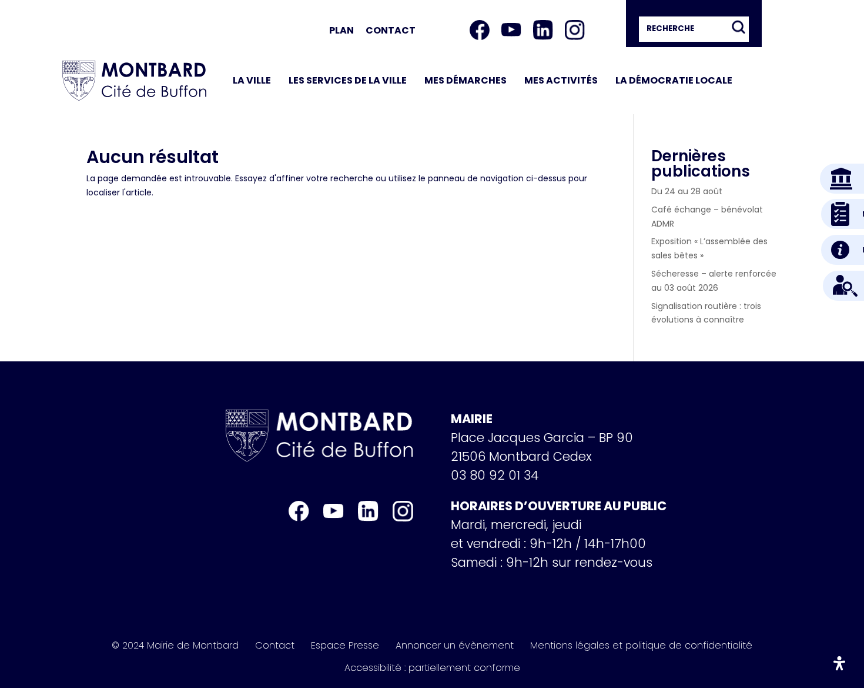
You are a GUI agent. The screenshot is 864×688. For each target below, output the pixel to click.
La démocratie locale (673, 80)
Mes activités (561, 80)
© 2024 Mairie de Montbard (175, 646)
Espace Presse (345, 646)
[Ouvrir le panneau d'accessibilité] (839, 663)
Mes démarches (465, 80)
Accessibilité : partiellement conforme (432, 668)
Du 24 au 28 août (686, 191)
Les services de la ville (348, 80)
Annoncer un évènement (455, 646)
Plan (341, 30)
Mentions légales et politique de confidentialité (641, 646)
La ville (252, 80)
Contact (391, 30)
